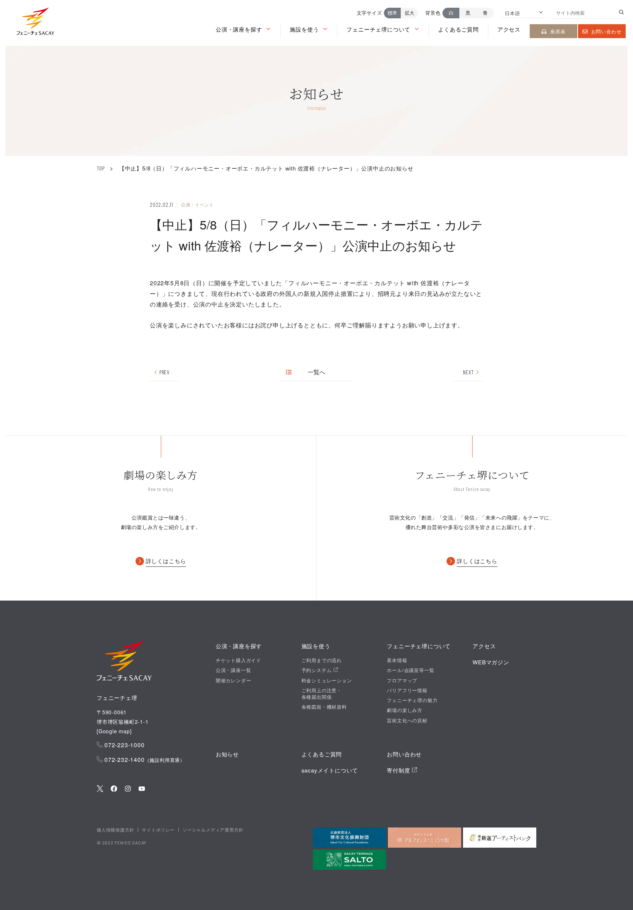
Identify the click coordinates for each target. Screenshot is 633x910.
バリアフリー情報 (407, 690)
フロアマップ (402, 680)
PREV (164, 371)
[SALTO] (349, 860)
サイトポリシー (158, 829)
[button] (35, 23)
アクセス (509, 29)
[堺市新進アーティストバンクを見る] (499, 838)
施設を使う (304, 29)
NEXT (468, 371)
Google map (114, 731)
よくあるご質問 (458, 29)
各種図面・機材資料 (324, 707)
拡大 (409, 12)
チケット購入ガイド (238, 660)
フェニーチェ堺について (378, 29)
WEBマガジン (491, 662)
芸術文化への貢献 (407, 720)
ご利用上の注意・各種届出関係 (321, 693)
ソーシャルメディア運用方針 (212, 829)
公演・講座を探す (239, 29)
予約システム (317, 670)
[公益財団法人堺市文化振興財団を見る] (349, 838)
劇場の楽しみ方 (404, 710)
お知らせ (227, 754)
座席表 (557, 31)
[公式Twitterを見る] (100, 789)
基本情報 (397, 660)
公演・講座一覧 (233, 670)
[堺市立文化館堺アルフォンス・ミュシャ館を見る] (424, 838)
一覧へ (317, 371)
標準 (392, 12)
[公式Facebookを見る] (114, 789)
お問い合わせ (606, 31)
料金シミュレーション (326, 680)
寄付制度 (399, 770)
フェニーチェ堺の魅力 (412, 700)
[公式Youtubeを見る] (141, 789)
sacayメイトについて (329, 770)
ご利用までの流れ (321, 660)
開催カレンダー (233, 680)
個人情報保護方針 (115, 829)
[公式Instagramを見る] (128, 789)
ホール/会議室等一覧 (410, 670)
